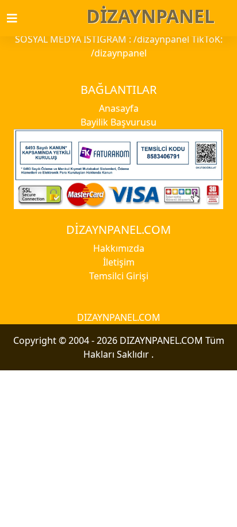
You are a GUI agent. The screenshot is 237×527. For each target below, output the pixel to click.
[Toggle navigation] (19, 18)
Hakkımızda (118, 248)
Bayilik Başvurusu (118, 122)
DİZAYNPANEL (150, 15)
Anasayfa (119, 108)
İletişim (119, 262)
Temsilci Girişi (118, 276)
